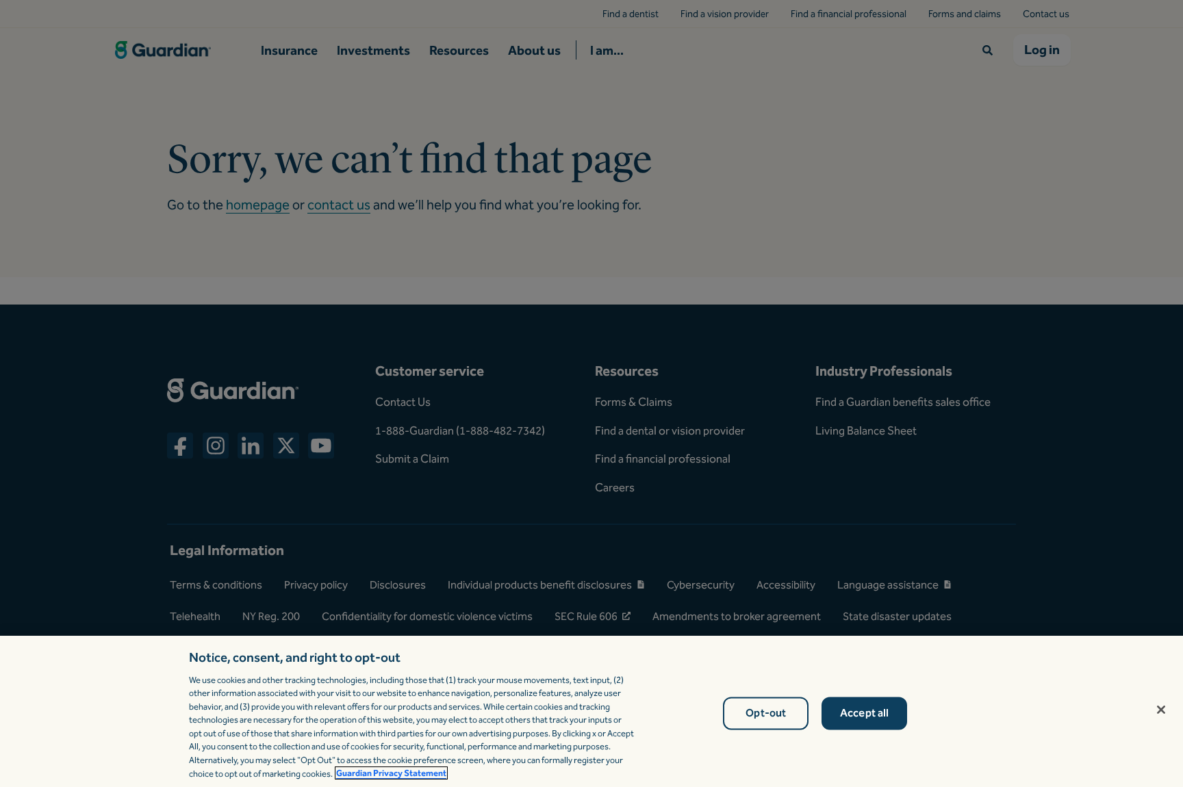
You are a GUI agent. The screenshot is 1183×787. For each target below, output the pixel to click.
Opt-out (766, 713)
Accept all (864, 713)
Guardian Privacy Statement (391, 773)
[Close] (1161, 710)
